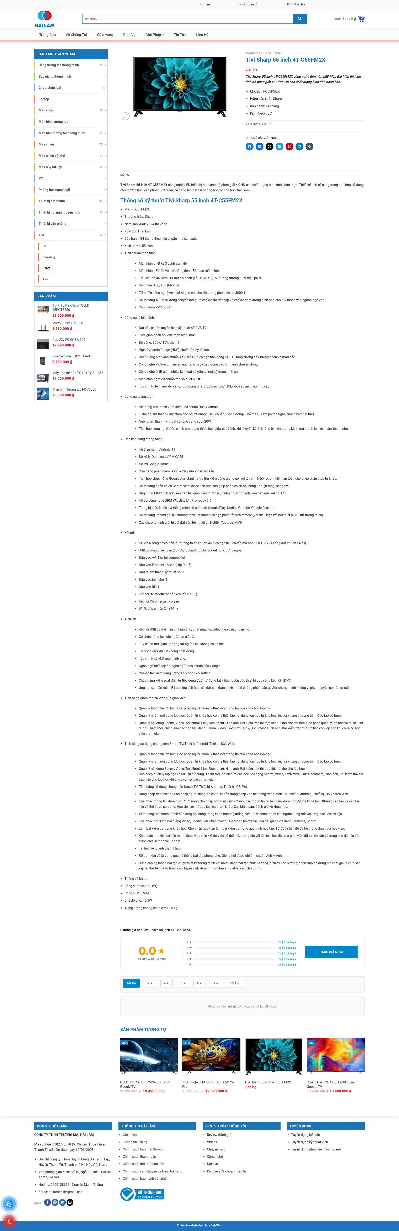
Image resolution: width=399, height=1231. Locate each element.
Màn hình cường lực (53, 122)
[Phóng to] (126, 116)
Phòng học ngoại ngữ (54, 190)
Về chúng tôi (76, 35)
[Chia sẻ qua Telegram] (279, 146)
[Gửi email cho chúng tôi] (363, 4)
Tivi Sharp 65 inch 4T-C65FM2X (268, 1082)
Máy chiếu (46, 144)
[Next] (364, 1067)
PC (41, 178)
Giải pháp (153, 35)
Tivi (41, 235)
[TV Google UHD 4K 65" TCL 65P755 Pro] (211, 1056)
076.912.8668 (227, 4)
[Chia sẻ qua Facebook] (250, 146)
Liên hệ (202, 35)
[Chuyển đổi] (105, 64)
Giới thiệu (130, 1135)
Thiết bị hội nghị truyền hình (59, 212)
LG (44, 246)
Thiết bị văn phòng (52, 224)
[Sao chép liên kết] (309, 146)
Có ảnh (235, 983)
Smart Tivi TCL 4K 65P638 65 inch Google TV (332, 1084)
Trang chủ (47, 35)
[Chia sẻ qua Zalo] (260, 146)
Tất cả (131, 983)
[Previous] (120, 1067)
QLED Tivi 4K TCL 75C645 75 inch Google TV (145, 1084)
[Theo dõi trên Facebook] (353, 4)
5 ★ (150, 983)
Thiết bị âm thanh (52, 201)
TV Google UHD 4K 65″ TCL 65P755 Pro (208, 1084)
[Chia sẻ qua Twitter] (269, 146)
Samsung (49, 257)
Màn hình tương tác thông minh (62, 133)
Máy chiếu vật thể (52, 156)
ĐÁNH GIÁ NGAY (332, 952)
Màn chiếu (46, 110)
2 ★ (199, 983)
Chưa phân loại (50, 88)
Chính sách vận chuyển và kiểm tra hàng (152, 1171)
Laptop (44, 99)
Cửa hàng (105, 35)
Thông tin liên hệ (135, 1142)
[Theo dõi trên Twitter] (360, 4)
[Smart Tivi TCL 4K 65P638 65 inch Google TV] (336, 1056)
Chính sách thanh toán (139, 1157)
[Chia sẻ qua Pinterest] (289, 146)
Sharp (46, 268)
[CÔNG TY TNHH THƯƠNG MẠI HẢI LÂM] (55, 19)
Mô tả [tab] (124, 174)
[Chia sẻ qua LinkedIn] (299, 146)
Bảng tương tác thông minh (59, 65)
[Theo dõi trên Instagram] (356, 4)
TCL (45, 279)
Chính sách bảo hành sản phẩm (146, 1178)
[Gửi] (300, 18)
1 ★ (216, 983)
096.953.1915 (322, 4)
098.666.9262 (275, 4)
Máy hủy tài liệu (50, 167)
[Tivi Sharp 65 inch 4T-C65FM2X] (274, 1056)
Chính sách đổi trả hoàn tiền (143, 1164)
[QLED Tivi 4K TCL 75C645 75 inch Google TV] (149, 1056)
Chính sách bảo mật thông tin (144, 1149)
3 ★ (183, 983)
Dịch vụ (129, 35)
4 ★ (166, 983)
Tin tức (180, 35)
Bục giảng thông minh (55, 76)
